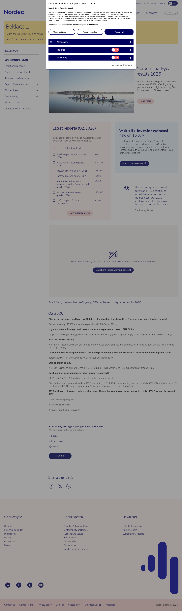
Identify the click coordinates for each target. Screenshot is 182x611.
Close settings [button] (59, 32)
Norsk (57, 8)
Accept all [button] (119, 32)
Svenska (63, 8)
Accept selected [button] (90, 32)
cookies (65, 25)
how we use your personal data (85, 25)
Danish (51, 8)
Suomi (70, 8)
